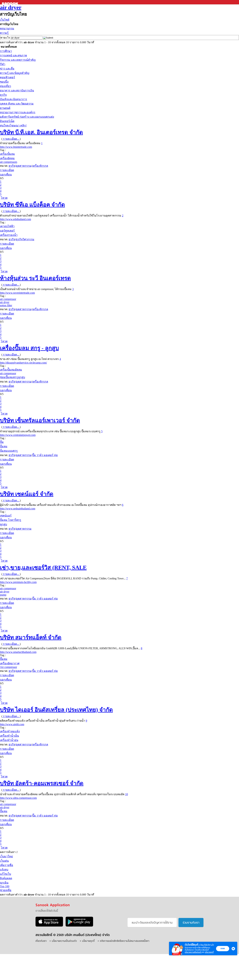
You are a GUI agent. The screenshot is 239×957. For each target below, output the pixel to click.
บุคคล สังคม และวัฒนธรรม (17, 103)
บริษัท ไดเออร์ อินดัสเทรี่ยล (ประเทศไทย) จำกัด (56, 710)
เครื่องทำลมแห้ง (10, 731)
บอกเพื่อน (6, 174)
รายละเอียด (7, 170)
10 (126, 794)
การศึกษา (6, 51)
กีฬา (2, 64)
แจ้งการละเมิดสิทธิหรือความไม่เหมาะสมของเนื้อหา (124, 941)
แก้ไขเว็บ (5, 873)
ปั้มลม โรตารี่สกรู (10, 519)
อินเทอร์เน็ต (7, 121)
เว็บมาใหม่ (6, 856)
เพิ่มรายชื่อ (6, 865)
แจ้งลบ (4, 869)
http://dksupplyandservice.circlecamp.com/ (23, 362)
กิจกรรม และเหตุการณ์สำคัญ (18, 59)
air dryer (10, 7)
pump (3, 594)
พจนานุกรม (7, 28)
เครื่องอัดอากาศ (9, 663)
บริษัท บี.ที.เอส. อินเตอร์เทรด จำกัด (41, 132)
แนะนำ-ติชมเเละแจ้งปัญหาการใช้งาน (152, 923)
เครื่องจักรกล (40, 165)
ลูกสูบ (3, 524)
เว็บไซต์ (4, 19)
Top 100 (4, 886)
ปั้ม (2, 441)
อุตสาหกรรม (23, 165)
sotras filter (6, 305)
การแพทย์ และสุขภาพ (13, 55)
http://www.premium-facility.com (18, 582)
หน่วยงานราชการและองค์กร (17, 112)
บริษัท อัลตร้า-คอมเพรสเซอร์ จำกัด (41, 783)
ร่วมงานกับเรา (191, 923)
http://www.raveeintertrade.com (17, 292)
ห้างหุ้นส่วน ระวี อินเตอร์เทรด (35, 278)
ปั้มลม (3, 446)
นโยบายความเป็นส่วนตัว (193, 952)
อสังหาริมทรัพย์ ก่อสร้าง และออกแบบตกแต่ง (27, 116)
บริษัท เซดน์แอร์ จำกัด (26, 494)
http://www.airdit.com (12, 724)
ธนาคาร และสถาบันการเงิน (17, 90)
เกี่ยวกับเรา (41, 941)
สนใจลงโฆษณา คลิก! (13, 125)
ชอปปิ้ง (4, 81)
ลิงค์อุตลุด (6, 878)
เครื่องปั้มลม (7, 153)
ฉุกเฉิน (4, 882)
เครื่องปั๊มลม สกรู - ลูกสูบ (29, 348)
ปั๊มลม (3, 658)
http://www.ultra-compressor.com (18, 797)
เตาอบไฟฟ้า (7, 226)
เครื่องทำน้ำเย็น (9, 735)
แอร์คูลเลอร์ (7, 230)
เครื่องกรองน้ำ (8, 234)
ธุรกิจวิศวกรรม (25, 239)
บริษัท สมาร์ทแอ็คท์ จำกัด (30, 637)
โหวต (4, 197)
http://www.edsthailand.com (15, 219)
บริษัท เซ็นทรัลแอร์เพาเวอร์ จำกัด (40, 420)
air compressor (8, 299)
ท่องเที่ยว (5, 86)
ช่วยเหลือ (5, 890)
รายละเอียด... (11, 138)
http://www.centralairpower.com (18, 434)
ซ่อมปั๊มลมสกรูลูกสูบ (12, 377)
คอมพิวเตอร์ (7, 77)
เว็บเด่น (4, 860)
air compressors (8, 161)
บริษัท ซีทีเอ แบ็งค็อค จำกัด (32, 204)
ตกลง (222, 948)
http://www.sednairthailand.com (17, 508)
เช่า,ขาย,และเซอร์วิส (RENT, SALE (43, 567)
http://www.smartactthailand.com (18, 651)
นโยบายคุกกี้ (209, 952)
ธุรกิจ (3, 94)
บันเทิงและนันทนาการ (13, 99)
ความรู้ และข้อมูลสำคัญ (14, 72)
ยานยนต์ (5, 107)
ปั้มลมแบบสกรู (9, 450)
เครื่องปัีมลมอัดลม (11, 369)
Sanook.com (10, 2)
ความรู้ (4, 32)
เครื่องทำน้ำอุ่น (9, 740)
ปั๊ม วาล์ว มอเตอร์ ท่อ (45, 455)
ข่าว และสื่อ (7, 68)
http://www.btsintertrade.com (16, 146)
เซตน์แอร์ (6, 515)
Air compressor (8, 667)
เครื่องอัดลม (7, 158)
